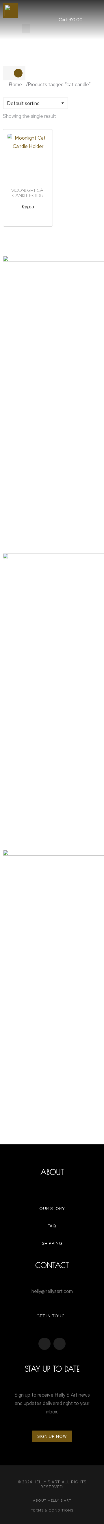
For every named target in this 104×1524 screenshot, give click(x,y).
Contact (52, 1265)
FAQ (52, 1226)
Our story (52, 1208)
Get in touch (52, 1316)
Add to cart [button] (28, 217)
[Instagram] (59, 1344)
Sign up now (52, 1436)
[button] (26, 28)
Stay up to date (52, 1368)
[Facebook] (44, 1344)
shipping (52, 1243)
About (52, 1172)
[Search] (18, 73)
